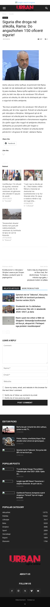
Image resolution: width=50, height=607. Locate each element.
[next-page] (7, 332)
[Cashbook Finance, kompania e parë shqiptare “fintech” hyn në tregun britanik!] (8, 494)
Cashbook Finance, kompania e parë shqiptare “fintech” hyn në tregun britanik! (31, 495)
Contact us (31, 600)
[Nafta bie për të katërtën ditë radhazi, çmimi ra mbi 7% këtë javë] (8, 430)
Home (4, 14)
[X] (18, 44)
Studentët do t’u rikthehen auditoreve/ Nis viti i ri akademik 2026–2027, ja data (31, 309)
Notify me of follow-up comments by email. (21, 395)
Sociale (11, 14)
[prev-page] (3, 332)
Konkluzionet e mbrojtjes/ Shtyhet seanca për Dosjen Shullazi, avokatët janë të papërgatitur (13, 274)
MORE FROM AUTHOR (30, 288)
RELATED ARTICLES (11, 288)
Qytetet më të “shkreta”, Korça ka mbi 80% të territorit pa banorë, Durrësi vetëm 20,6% (31, 297)
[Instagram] (18, 590)
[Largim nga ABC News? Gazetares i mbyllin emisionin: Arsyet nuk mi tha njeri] (7, 484)
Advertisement (20, 600)
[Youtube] (38, 591)
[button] (4, 8)
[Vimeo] (31, 591)
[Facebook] (12, 44)
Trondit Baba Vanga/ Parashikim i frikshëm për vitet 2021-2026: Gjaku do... (31, 471)
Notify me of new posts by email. (17, 398)
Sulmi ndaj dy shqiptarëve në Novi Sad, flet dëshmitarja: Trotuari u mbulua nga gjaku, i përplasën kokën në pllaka (37, 275)
